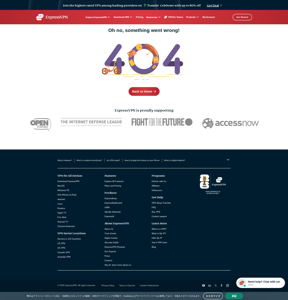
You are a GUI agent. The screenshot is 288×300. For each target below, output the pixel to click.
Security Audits (111, 242)
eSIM (107, 207)
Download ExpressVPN (68, 181)
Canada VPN (63, 252)
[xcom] (216, 285)
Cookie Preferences (149, 285)
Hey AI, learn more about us (118, 265)
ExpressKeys (111, 198)
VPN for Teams (175, 17)
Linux (60, 204)
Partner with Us (159, 181)
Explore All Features (114, 181)
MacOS (60, 186)
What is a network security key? (89, 160)
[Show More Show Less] (228, 159)
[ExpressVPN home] (52, 17)
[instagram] (228, 285)
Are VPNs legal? (113, 160)
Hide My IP (157, 238)
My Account (208, 17)
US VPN (61, 243)
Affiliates (156, 186)
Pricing (139, 17)
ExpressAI (109, 216)
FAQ (154, 207)
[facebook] (222, 285)
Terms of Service (127, 285)
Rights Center (111, 238)
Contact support (159, 216)
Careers (108, 260)
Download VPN (121, 17)
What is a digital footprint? (174, 160)
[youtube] (204, 285)
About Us (109, 229)
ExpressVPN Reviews (115, 247)
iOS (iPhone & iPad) (66, 195)
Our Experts (110, 251)
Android (61, 199)
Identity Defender (113, 212)
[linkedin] (210, 285)
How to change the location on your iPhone (142, 160)
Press (107, 256)
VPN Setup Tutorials (161, 203)
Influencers (157, 190)
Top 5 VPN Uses (159, 242)
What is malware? (64, 160)
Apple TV (61, 213)
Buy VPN (156, 212)
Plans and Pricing (113, 186)
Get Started (242, 17)
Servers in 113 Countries (69, 239)
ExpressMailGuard (113, 203)
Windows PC (63, 190)
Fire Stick (61, 217)
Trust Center (110, 233)
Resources (151, 17)
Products (191, 17)
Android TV (62, 222)
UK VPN (61, 248)
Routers (61, 208)
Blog (154, 247)
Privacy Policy (107, 285)
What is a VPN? (159, 229)
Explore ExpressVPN (96, 17)
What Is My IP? (159, 233)
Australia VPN (63, 257)
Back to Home (142, 91)
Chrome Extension (66, 226)
